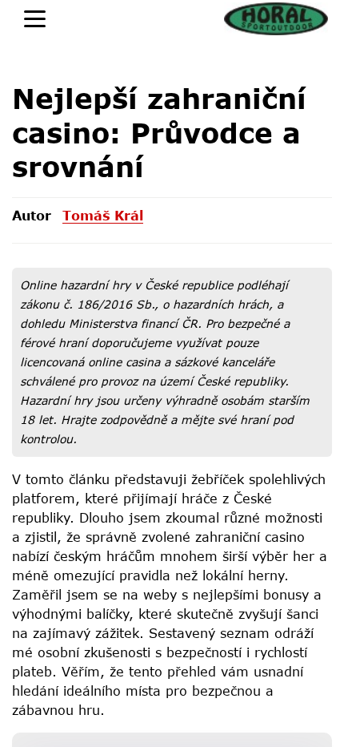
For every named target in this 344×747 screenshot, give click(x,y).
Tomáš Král (102, 215)
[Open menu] (35, 19)
